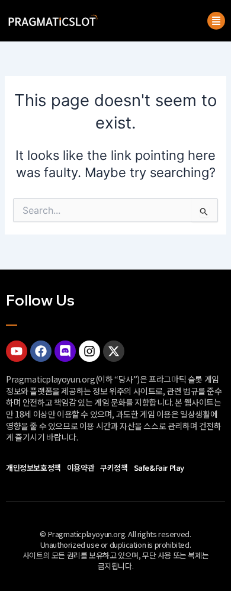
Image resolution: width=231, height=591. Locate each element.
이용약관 (80, 467)
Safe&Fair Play (159, 467)
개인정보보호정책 (33, 467)
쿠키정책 (113, 467)
